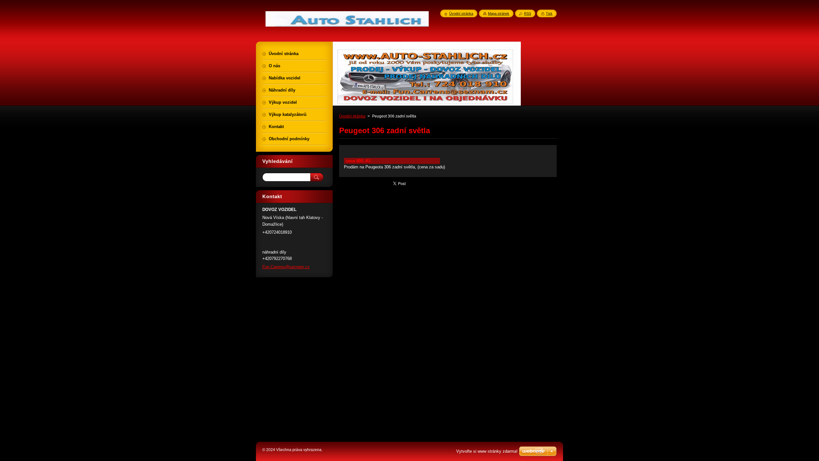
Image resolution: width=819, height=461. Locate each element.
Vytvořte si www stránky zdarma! (487, 451)
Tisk (549, 13)
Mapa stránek (498, 13)
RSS (527, 13)
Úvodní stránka (352, 116)
